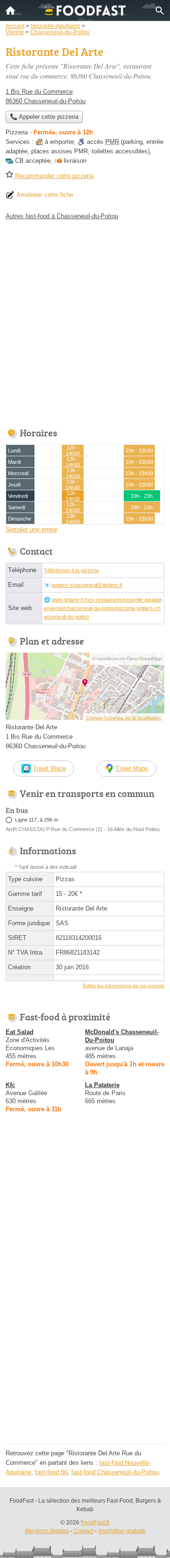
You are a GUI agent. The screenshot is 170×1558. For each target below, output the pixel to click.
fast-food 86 (51, 1472)
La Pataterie (102, 1085)
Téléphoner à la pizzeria (71, 570)
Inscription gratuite (121, 1531)
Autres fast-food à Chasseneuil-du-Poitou (62, 216)
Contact (84, 1531)
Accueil (10, 10)
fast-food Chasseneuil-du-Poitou (115, 1472)
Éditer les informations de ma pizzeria (123, 985)
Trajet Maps (132, 768)
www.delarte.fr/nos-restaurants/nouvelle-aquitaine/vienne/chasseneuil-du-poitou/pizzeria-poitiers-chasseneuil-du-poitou (103, 608)
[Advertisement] (85, 321)
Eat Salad (20, 1032)
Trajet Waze (49, 768)
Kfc (10, 1085)
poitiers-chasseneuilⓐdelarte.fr (87, 585)
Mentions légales (47, 1531)
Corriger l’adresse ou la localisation (124, 717)
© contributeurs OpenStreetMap (127, 658)
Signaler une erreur (31, 529)
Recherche (159, 10)
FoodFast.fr (95, 1522)
